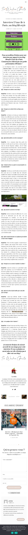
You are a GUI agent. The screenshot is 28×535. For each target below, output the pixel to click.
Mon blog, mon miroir (17, 311)
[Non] (26, 529)
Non (16, 532)
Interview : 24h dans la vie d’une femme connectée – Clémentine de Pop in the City (14, 433)
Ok (12, 532)
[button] (9, 444)
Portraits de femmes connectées (14, 19)
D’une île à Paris (16, 59)
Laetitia (14, 377)
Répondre (20, 519)
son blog (17, 353)
